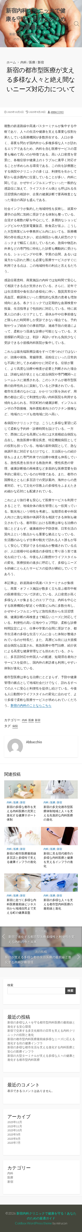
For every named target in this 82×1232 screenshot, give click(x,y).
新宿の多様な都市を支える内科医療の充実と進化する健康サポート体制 (21, 813)
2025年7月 (14, 1143)
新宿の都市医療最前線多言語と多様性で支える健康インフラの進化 (21, 858)
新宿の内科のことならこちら (31, 705)
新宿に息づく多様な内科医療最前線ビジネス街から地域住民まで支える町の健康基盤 (21, 906)
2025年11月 (14, 1126)
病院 (15, 726)
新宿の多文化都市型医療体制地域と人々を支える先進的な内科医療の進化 (58, 813)
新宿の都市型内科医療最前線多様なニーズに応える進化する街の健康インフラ (41, 1041)
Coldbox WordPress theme (33, 1223)
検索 (10, 985)
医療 (32, 62)
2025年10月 (14, 1130)
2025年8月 (14, 1139)
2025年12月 (14, 1122)
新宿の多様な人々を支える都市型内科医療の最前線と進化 (58, 904)
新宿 (41, 62)
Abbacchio (57, 112)
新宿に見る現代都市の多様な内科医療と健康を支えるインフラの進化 (58, 860)
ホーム (11, 62)
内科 (23, 62)
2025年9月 (14, 1134)
